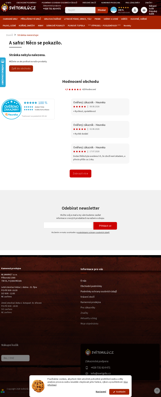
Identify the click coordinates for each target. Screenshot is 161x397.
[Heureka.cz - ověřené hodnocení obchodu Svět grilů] (28, 118)
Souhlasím (120, 391)
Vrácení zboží (89, 2)
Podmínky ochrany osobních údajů (59, 2)
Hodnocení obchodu (80, 81)
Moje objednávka (89, 323)
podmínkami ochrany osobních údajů (93, 232)
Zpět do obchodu (21, 68)
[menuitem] (10, 19)
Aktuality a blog (88, 318)
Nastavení (101, 391)
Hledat (102, 10)
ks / (9, 358)
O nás (83, 281)
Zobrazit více (80, 173)
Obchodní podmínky (91, 286)
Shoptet (16, 392)
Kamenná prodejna (110, 2)
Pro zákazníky (133, 2)
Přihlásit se (105, 225)
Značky (148, 2)
